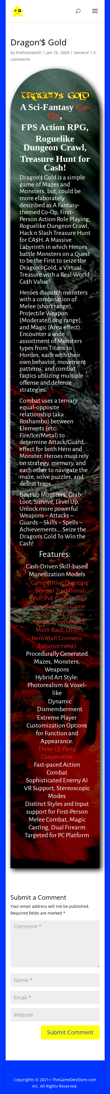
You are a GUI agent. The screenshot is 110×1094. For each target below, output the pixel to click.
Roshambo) (34, 421)
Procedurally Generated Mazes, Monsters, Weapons (57, 661)
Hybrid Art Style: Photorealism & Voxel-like (57, 685)
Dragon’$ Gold (37, 177)
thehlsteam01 (29, 52)
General (81, 52)
